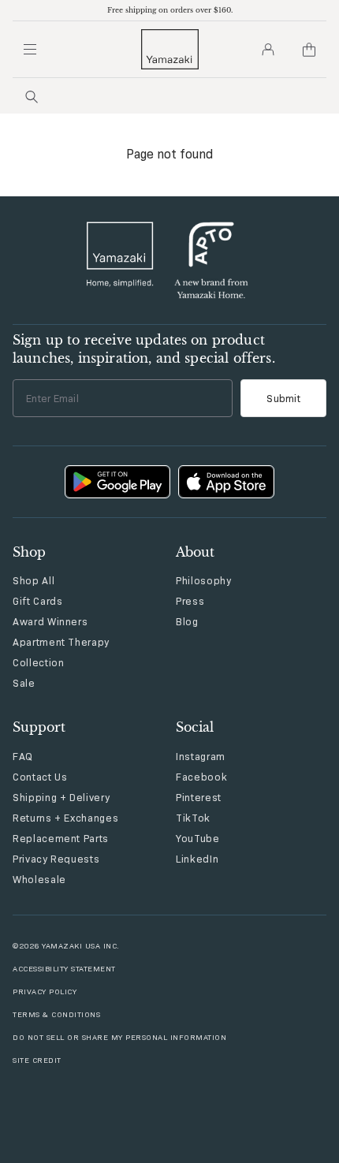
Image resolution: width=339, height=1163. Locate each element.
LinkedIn (197, 858)
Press (190, 601)
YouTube (198, 838)
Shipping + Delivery (61, 797)
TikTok (193, 817)
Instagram (200, 756)
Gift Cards (38, 601)
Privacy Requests (56, 858)
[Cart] (309, 49)
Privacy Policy (44, 991)
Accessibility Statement (64, 969)
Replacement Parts (61, 838)
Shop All (33, 580)
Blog (187, 621)
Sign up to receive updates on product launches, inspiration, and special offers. (144, 348)
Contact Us (40, 776)
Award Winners (50, 621)
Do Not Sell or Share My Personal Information (119, 1037)
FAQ (23, 756)
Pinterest (199, 797)
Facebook (201, 776)
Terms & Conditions (56, 1014)
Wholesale (39, 879)
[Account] (268, 49)
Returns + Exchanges (65, 817)
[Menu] (29, 49)
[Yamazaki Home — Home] (170, 49)
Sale (24, 683)
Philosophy (204, 580)
